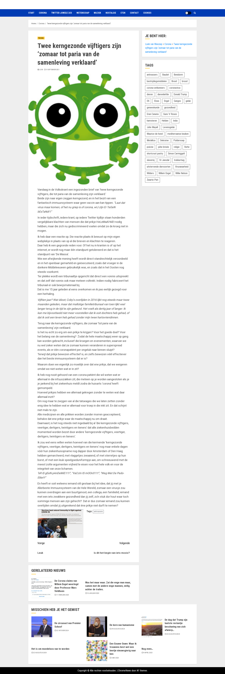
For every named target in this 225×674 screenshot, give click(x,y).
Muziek (97, 13)
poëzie (150, 146)
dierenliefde (163, 94)
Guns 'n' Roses (170, 113)
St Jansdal (164, 159)
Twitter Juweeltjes (61, 13)
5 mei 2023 (115, 658)
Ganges (177, 100)
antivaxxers (98, 511)
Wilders (150, 173)
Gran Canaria (153, 113)
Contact (134, 13)
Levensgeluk (169, 127)
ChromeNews (124, 670)
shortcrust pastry (155, 153)
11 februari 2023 (62, 595)
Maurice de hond (155, 133)
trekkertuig (179, 159)
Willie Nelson (181, 173)
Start (31, 13)
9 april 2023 (148, 653)
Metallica (151, 140)
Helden (165, 120)
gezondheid (169, 107)
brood (185, 81)
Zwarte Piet (152, 179)
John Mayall (152, 127)
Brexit (174, 81)
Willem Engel (165, 173)
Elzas (156, 100)
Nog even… (147, 648)
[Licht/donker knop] (188, 13)
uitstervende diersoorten (158, 166)
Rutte (186, 146)
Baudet (165, 74)
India (175, 120)
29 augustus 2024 (118, 629)
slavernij (151, 159)
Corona (43, 13)
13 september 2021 (53, 69)
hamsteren (152, 120)
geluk (188, 100)
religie (177, 146)
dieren (150, 94)
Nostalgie (111, 13)
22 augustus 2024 (173, 634)
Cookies (147, 13)
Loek (41, 69)
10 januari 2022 (93, 593)
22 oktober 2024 (62, 630)
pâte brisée (163, 146)
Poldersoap (178, 140)
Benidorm (178, 74)
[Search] (195, 13)
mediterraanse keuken (178, 133)
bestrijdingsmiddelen (157, 81)
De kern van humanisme (122, 625)
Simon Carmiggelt (176, 153)
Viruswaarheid (181, 166)
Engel (166, 100)
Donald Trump (180, 94)
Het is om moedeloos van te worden (50, 648)
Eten (123, 13)
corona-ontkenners (156, 87)
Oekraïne (164, 140)
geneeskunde (153, 107)
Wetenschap (83, 13)
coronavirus (174, 87)
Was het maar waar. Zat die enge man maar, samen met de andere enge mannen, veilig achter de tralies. (108, 586)
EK (148, 100)
